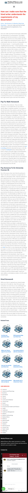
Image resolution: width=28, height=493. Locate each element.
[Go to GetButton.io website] (3, 491)
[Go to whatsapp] (3, 489)
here (4, 247)
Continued (8, 149)
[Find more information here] (14, 472)
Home (2, 23)
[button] (14, 6)
